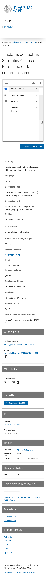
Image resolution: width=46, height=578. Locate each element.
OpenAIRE (8, 553)
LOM (6, 545)
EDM (6, 549)
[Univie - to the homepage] (18, 16)
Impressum (9, 572)
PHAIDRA (8, 27)
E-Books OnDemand (25, 450)
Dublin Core (9, 537)
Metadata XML (10, 520)
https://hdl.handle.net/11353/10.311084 (21, 353)
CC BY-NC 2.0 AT (12, 255)
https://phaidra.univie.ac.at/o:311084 (19, 345)
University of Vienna (19, 42)
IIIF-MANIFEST (10, 517)
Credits (32, 572)
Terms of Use (22, 572)
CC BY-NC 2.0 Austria (13, 425)
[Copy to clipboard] (37, 344)
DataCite (7, 541)
